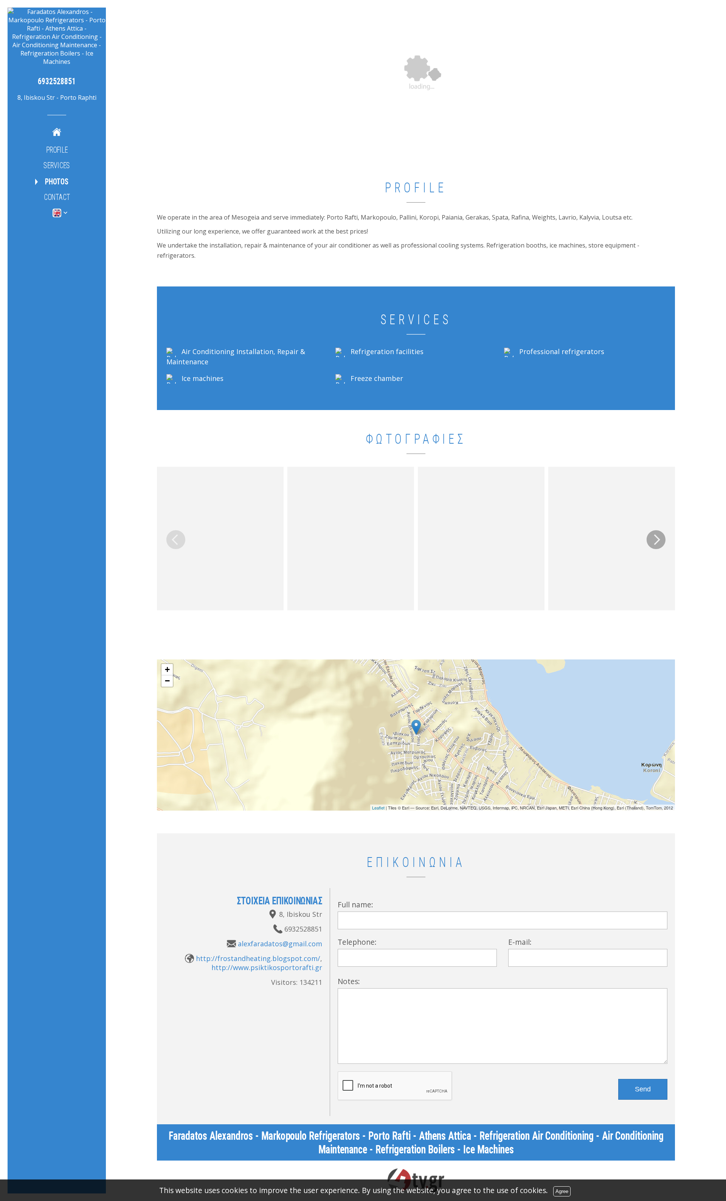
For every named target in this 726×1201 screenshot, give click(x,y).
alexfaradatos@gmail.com (280, 943)
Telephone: (357, 942)
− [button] (167, 681)
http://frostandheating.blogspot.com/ (258, 958)
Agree (561, 1191)
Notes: (349, 981)
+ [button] (167, 669)
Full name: (355, 904)
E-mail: (520, 942)
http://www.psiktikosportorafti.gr (266, 967)
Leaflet (378, 808)
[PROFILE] (57, 131)
